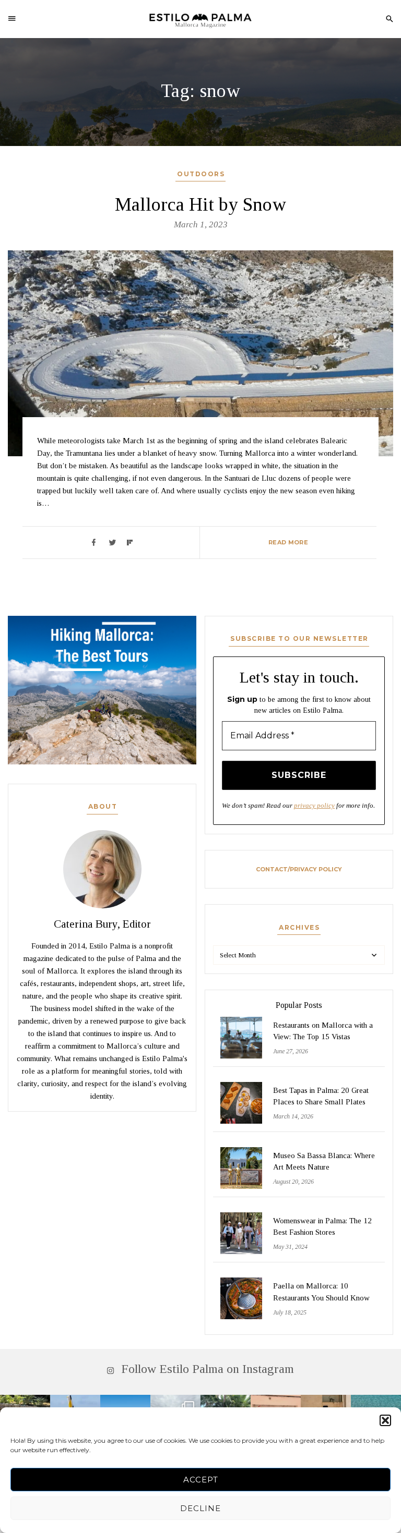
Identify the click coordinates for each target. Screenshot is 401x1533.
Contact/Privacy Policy (299, 869)
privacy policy (314, 805)
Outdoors (201, 174)
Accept (200, 1480)
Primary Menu (15, 18)
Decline (200, 1508)
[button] (385, 1420)
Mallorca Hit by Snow (200, 204)
